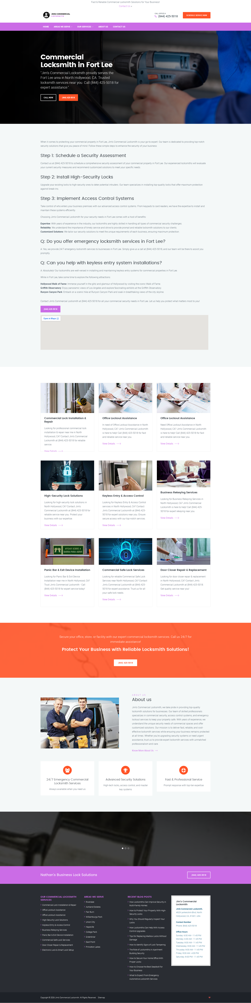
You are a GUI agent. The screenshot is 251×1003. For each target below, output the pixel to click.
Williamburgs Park (94, 916)
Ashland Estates (93, 906)
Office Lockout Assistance (53, 909)
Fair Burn (90, 912)
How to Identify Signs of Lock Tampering (147, 944)
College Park (91, 932)
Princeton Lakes (93, 946)
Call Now (48, 97)
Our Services (84, 26)
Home (46, 26)
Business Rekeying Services (54, 929)
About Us (103, 26)
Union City (90, 922)
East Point (90, 942)
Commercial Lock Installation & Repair (59, 905)
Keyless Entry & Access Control (56, 925)
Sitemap (101, 997)
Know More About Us (143, 750)
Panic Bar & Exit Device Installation (57, 935)
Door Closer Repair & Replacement (57, 945)
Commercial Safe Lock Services (56, 939)
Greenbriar (90, 936)
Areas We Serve (62, 26)
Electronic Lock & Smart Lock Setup (58, 949)
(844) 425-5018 (168, 16)
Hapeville (90, 926)
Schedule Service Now (196, 15)
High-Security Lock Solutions (55, 919)
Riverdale (90, 902)
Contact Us (124, 6)
